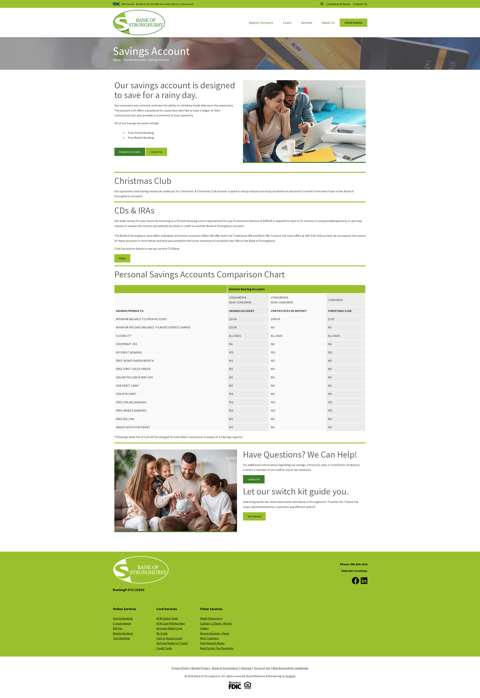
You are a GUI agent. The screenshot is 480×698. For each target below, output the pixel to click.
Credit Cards (164, 648)
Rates (122, 258)
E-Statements (122, 623)
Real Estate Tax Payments (217, 648)
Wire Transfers (209, 638)
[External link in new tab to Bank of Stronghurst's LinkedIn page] (364, 581)
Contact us (156, 152)
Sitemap (246, 668)
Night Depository (211, 618)
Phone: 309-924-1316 (353, 564)
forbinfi (291, 676)
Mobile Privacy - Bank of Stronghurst (214, 668)
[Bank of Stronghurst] (139, 22)
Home (117, 59)
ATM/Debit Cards (167, 618)
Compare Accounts (129, 152)
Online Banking (123, 618)
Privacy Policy (180, 668)
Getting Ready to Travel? (172, 643)
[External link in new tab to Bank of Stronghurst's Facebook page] (355, 581)
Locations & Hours (338, 4)
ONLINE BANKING (353, 22)
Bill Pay (117, 628)
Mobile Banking (123, 633)
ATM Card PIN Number (170, 623)
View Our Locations (354, 571)
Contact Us (360, 4)
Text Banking (121, 638)
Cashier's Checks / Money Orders (216, 626)
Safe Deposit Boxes (212, 643)
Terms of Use (262, 668)
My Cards (162, 633)
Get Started (254, 516)
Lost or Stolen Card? (169, 638)
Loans (287, 22)
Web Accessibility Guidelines (290, 668)
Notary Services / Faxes (214, 633)
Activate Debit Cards (169, 628)
